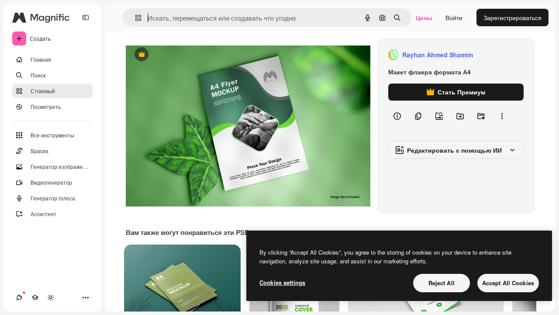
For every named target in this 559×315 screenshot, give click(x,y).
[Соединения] (19, 297)
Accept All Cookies (508, 283)
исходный (184, 55)
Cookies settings (282, 282)
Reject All (441, 283)
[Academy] (35, 297)
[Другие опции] (502, 116)
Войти (453, 17)
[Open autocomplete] (135, 17)
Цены (424, 17)
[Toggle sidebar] (86, 17)
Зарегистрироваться (512, 17)
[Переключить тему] (51, 297)
